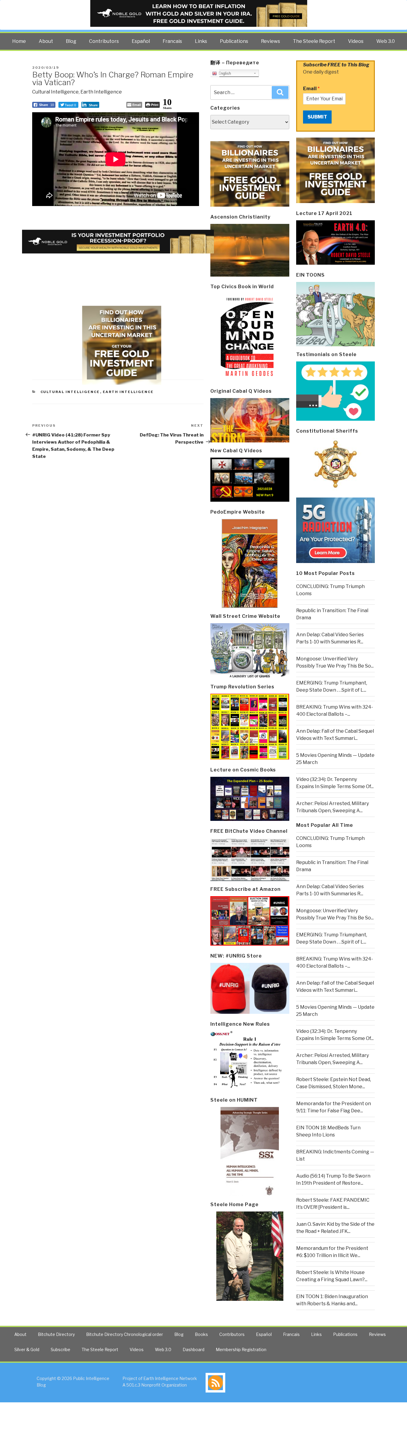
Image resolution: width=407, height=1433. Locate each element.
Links (201, 41)
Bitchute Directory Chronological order (124, 1334)
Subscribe (60, 1349)
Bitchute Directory (56, 1334)
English (224, 73)
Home (19, 41)
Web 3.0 (385, 41)
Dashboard (193, 1349)
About (46, 41)
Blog (71, 41)
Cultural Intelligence (55, 92)
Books (201, 1334)
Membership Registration (241, 1349)
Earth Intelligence (101, 92)
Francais (172, 41)
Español (141, 41)
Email (311, 88)
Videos (355, 41)
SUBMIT (317, 117)
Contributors (104, 41)
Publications (234, 41)
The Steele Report (314, 41)
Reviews (270, 41)
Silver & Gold (26, 1349)
